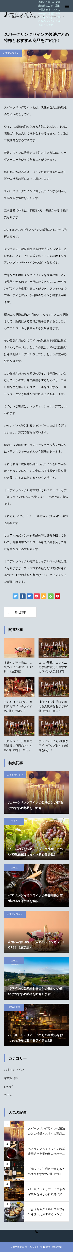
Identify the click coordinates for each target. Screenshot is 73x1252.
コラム (14, 821)
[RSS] (36, 1232)
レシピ (8, 1086)
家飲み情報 (14, 1007)
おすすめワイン (11, 53)
